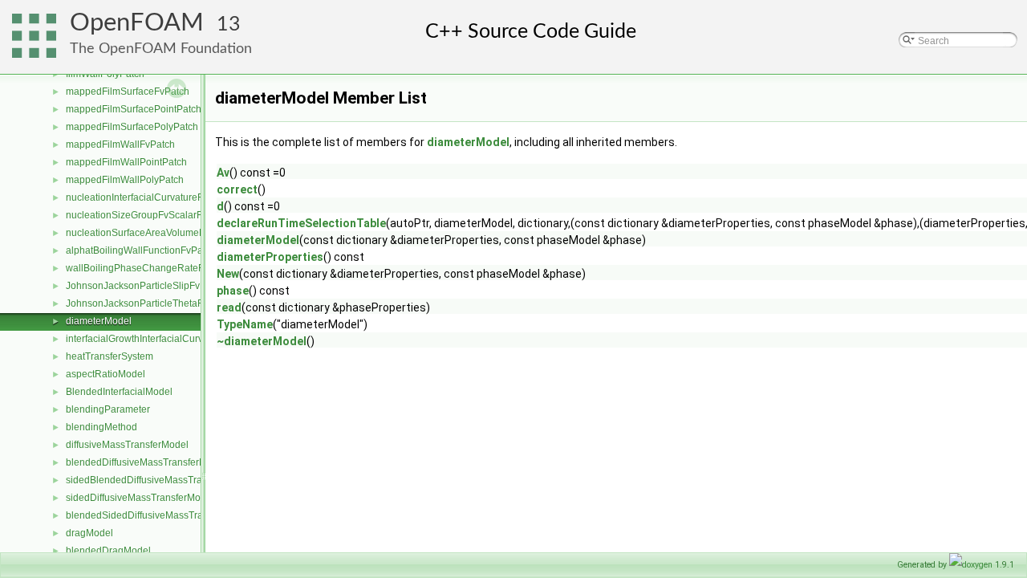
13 (229, 24)
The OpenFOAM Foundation (161, 48)
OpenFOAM (137, 22)
